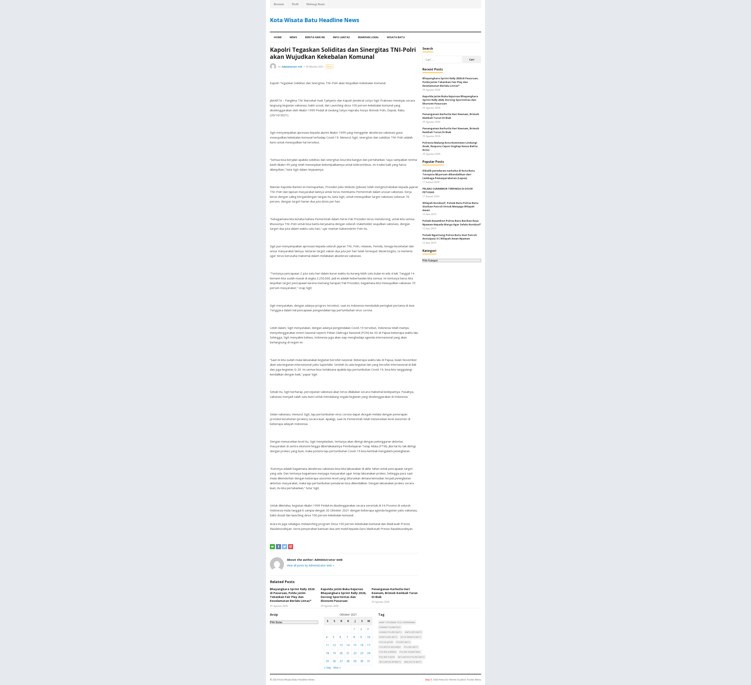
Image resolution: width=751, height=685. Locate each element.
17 (368, 645)
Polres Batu (403, 642)
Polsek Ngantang (410, 651)
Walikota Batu (412, 661)
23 (361, 653)
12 (334, 645)
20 (341, 653)
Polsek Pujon (387, 656)
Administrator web (291, 66)
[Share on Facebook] (278, 546)
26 (334, 661)
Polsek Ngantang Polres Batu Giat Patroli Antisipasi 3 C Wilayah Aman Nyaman (449, 236)
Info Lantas (341, 37)
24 (368, 653)
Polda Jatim (386, 642)
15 (355, 645)
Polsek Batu (411, 646)
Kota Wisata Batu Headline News (314, 20)
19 (334, 653)
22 (355, 653)
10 (368, 637)
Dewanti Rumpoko (390, 627)
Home (278, 37)
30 (361, 661)
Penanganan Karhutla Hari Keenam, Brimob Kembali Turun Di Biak (395, 593)
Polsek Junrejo (387, 651)
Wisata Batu (396, 37)
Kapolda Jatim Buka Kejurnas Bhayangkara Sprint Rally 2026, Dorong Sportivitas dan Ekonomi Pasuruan (343, 595)
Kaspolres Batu (388, 636)
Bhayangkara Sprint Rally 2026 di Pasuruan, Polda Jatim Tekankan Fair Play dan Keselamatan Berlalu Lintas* (292, 595)
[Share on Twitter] (284, 546)
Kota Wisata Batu (411, 636)
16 (361, 645)
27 (341, 661)
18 (327, 653)
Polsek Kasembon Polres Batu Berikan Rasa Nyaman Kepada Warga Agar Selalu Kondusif (451, 222)
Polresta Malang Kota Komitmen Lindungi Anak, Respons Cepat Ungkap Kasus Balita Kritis (450, 146)
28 (347, 661)
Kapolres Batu (413, 632)
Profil (295, 4)
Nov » (337, 667)
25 (327, 661)
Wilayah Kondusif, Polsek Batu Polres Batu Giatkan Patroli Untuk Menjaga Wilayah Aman (450, 206)
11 (327, 645)
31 (368, 661)
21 (347, 653)
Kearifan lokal (368, 37)
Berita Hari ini (315, 37)
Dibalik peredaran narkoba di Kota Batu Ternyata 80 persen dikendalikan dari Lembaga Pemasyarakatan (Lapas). (448, 174)
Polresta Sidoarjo (390, 646)
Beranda (279, 4)
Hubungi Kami (315, 4)
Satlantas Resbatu (390, 661)
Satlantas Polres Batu (411, 656)
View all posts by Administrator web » (310, 565)
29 (355, 661)
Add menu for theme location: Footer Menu (453, 679)
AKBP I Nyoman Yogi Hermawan (397, 622)
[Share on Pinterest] (290, 546)
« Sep (327, 667)
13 (341, 645)
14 (347, 645)
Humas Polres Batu (390, 632)
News (293, 37)
